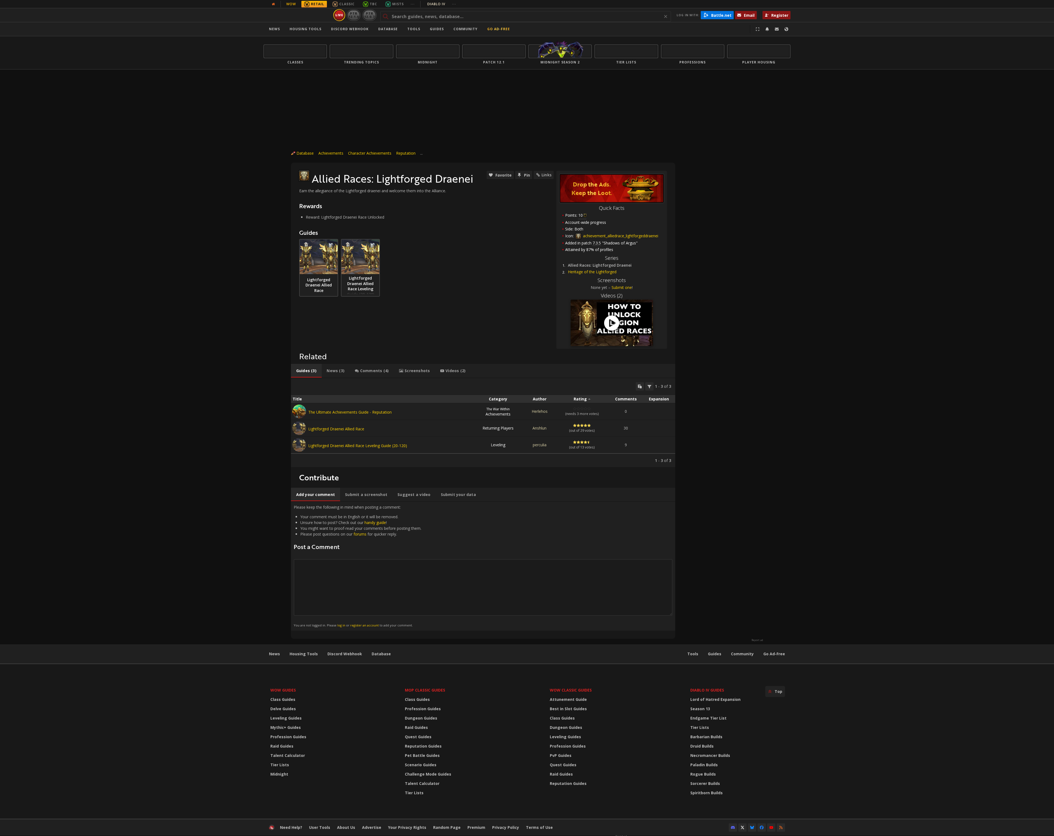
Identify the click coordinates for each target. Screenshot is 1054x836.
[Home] (297, 15)
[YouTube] (771, 827)
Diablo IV (442, 4)
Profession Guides (288, 736)
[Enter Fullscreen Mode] (757, 29)
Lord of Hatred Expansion (715, 699)
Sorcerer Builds (705, 783)
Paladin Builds (704, 764)
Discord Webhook (350, 29)
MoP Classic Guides (425, 690)
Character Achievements (369, 153)
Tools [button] (413, 29)
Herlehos (540, 411)
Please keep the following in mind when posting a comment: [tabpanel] (357, 566)
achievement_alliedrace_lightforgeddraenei (620, 235)
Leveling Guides (286, 718)
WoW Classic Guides (571, 690)
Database (388, 29)
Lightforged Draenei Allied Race (336, 428)
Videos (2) (612, 295)
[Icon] (304, 176)
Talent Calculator (287, 755)
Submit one (622, 287)
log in (341, 625)
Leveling (498, 444)
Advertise (371, 827)
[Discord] (733, 827)
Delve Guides (283, 708)
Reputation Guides (423, 746)
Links (546, 174)
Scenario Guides (420, 764)
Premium (476, 827)
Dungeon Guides (421, 718)
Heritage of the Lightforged (592, 271)
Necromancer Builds (710, 755)
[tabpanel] (483, 422)
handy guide (375, 522)
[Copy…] (640, 386)
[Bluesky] (752, 827)
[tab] (306, 371)
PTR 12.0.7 (369, 15)
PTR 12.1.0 (354, 15)
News (274, 29)
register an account (364, 625)
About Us (346, 827)
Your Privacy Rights (407, 827)
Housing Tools (304, 653)
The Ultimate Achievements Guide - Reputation (350, 412)
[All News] (273, 4)
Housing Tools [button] (305, 29)
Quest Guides (418, 736)
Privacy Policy (505, 827)
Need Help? (291, 827)
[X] (742, 827)
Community (465, 29)
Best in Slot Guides (568, 708)
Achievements (330, 153)
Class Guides (282, 699)
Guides (437, 29)
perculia (539, 444)
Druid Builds (702, 746)
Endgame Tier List (708, 718)
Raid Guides (281, 746)
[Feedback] (777, 29)
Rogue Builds (703, 774)
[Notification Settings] (767, 29)
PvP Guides (560, 755)
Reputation (406, 153)
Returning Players (498, 428)
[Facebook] (762, 827)
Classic (347, 4)
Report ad (757, 640)
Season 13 (700, 708)
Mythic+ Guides (285, 727)
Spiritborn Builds (706, 792)
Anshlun (539, 428)
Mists (398, 4)
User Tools (319, 827)
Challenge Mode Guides (428, 774)
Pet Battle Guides (422, 755)
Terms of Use (539, 827)
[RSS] (781, 827)
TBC (373, 4)
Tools (692, 653)
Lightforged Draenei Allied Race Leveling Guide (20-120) (357, 445)
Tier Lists (279, 764)
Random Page (447, 827)
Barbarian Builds (706, 736)
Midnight (279, 774)
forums (360, 534)
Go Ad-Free (498, 29)
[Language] (786, 29)
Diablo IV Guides (707, 690)
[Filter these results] (649, 386)
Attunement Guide (568, 699)
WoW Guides (283, 690)
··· (413, 4)
